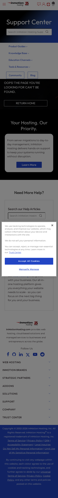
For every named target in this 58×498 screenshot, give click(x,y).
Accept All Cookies (29, 261)
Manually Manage (29, 269)
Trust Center (15, 252)
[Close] (52, 225)
